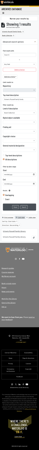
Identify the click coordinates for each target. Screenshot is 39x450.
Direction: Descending (10, 225)
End (4, 179)
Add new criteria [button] (9, 77)
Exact (7, 199)
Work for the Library (9, 299)
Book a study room (9, 283)
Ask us (4, 307)
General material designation (13, 145)
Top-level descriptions (13, 155)
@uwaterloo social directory (19, 387)
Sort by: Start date (9, 221)
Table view (32, 217)
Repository (7, 86)
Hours (4, 287)
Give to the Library (9, 303)
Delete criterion (19, 70)
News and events (8, 291)
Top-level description (11, 95)
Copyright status (9, 136)
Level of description (10, 108)
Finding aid (7, 127)
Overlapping (9, 195)
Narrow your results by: (19, 18)
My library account (9, 276)
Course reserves (8, 272)
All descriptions (11, 159)
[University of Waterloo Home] (7, 3)
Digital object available (11, 118)
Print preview (8, 217)
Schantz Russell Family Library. (14, 231)
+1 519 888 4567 (21, 342)
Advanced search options (13, 41)
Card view (21, 217)
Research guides (8, 268)
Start (5, 170)
